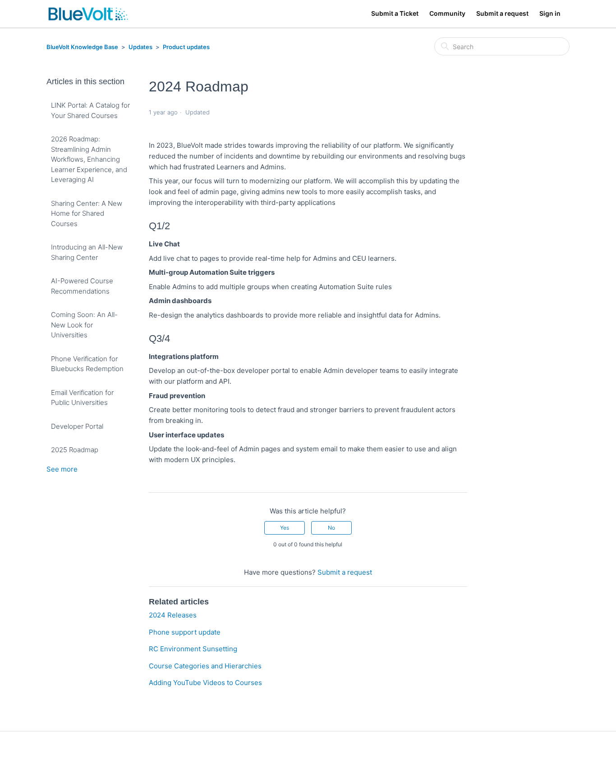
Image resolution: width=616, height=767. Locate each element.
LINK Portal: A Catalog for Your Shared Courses (90, 110)
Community (447, 13)
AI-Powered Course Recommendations (82, 286)
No (331, 527)
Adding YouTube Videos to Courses (205, 682)
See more (62, 469)
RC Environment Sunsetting (193, 648)
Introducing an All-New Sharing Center (87, 252)
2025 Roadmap (74, 449)
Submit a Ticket (394, 13)
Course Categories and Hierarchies (205, 666)
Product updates (186, 46)
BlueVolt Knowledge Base (82, 46)
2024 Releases (173, 615)
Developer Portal (77, 426)
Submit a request (502, 13)
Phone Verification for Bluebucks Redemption (87, 363)
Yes (284, 527)
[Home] (88, 13)
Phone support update (185, 632)
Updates (140, 46)
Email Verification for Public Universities (82, 397)
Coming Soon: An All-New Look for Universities (84, 324)
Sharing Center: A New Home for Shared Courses (86, 213)
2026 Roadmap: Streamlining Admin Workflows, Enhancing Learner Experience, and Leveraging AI (89, 159)
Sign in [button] (550, 13)
